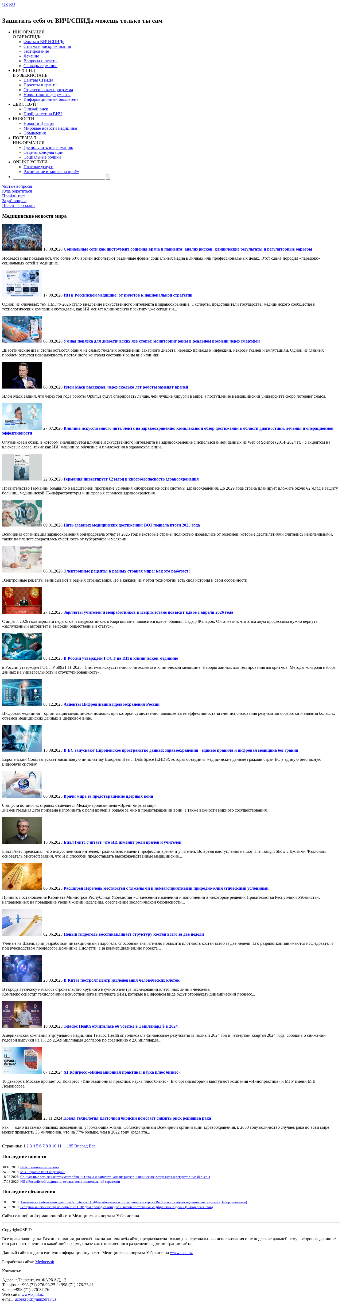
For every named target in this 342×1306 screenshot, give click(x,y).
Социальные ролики (42, 157)
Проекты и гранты (40, 85)
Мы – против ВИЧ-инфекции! (42, 1172)
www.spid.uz (32, 1294)
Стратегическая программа (48, 89)
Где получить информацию (48, 147)
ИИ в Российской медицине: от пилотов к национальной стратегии (70, 1182)
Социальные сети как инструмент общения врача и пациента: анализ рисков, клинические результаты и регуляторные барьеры (115, 1177)
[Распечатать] (9, 9)
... (64, 1146)
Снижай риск (36, 109)
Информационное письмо (39, 1167)
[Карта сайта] (6, 9)
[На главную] (2, 9)
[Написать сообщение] (4, 9)
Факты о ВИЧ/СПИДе (44, 41)
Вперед (81, 1146)
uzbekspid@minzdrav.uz (35, 1299)
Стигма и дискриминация (47, 46)
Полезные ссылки (18, 205)
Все (92, 1146)
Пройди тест (13, 196)
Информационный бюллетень (51, 99)
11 (59, 1146)
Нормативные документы (47, 94)
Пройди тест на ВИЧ (43, 114)
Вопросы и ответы (40, 61)
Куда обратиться (17, 191)
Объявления (35, 133)
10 (54, 1146)
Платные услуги (38, 166)
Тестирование (36, 51)
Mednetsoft (44, 1261)
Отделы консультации (44, 152)
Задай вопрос (14, 200)
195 (70, 1146)
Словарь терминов (40, 65)
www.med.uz (181, 1252)
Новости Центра (39, 123)
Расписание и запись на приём (51, 171)
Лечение (31, 56)
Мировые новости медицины (50, 128)
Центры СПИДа (38, 80)
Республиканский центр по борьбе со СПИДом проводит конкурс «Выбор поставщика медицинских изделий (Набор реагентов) (116, 1207)
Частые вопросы (17, 186)
